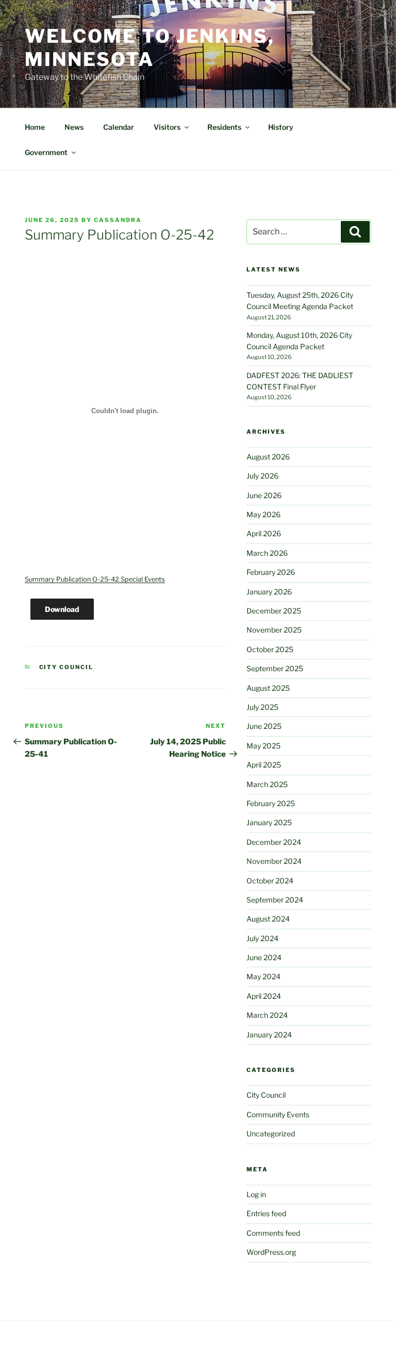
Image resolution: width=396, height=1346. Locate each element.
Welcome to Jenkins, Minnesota (150, 48)
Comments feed (273, 1233)
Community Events (277, 1114)
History (280, 127)
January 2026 (269, 591)
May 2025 (263, 745)
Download (62, 609)
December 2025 (273, 610)
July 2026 (262, 475)
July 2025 (262, 707)
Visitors (167, 127)
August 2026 (268, 456)
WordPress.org (271, 1252)
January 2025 (269, 822)
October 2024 (269, 880)
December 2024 (273, 842)
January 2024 (269, 1034)
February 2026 (270, 572)
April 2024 (263, 996)
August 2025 (268, 688)
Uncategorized (270, 1133)
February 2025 (270, 803)
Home (35, 127)
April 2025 (263, 764)
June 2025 (264, 726)
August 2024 (268, 918)
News (74, 127)
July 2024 (262, 938)
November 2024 (274, 861)
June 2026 (264, 495)
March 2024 (267, 1015)
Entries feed (266, 1213)
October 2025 (269, 649)
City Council (66, 667)
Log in (256, 1194)
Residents (224, 127)
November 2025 (274, 629)
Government (46, 152)
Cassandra (118, 220)
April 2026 (263, 533)
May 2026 (263, 514)
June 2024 (264, 957)
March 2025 (267, 784)
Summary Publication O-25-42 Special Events (95, 579)
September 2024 (274, 899)
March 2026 (267, 553)
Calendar (118, 127)
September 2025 (274, 668)
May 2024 (263, 976)
